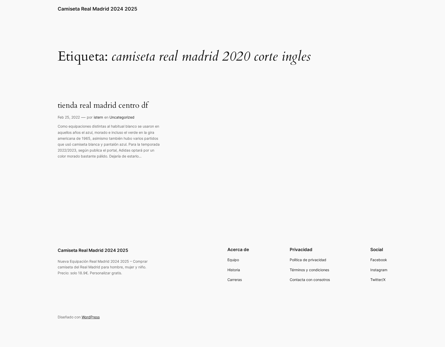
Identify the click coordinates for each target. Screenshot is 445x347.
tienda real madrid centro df (103, 105)
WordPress (91, 317)
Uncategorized (121, 117)
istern (98, 117)
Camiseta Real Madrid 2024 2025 (97, 9)
